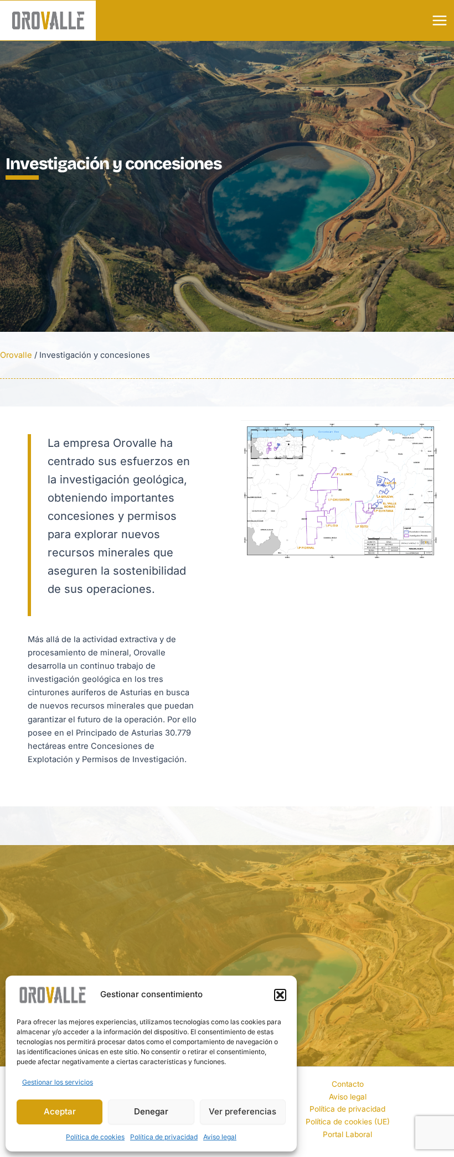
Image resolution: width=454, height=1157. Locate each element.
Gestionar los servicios (57, 1082)
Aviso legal (219, 1137)
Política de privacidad (164, 1137)
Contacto (348, 1084)
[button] (280, 994)
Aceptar (60, 1111)
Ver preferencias (242, 1111)
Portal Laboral (347, 1134)
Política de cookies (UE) (348, 1121)
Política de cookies (95, 1137)
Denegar (151, 1111)
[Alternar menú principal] (439, 20)
